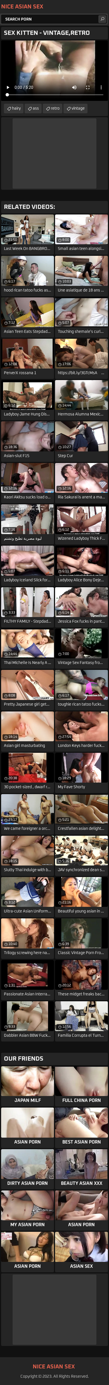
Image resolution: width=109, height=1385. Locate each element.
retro (55, 108)
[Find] (102, 19)
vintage (78, 108)
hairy (16, 108)
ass (36, 108)
